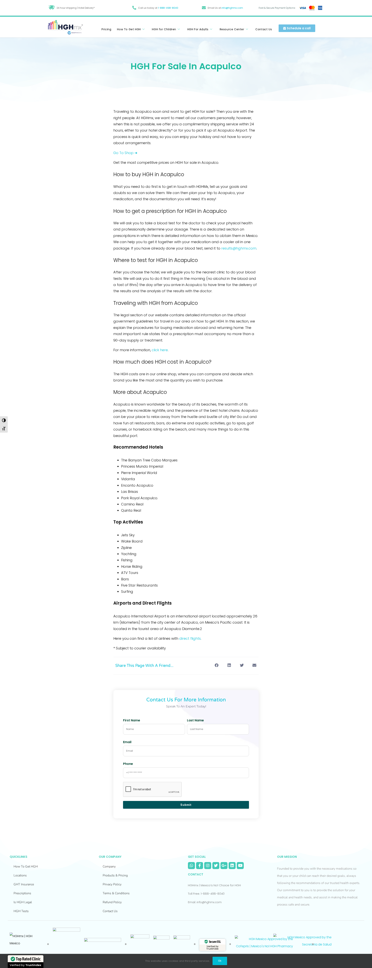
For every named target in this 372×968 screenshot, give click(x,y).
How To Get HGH (129, 29)
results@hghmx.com (238, 248)
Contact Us (263, 29)
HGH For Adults (197, 29)
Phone (128, 764)
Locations (20, 875)
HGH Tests (21, 911)
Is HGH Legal (23, 902)
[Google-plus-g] (223, 865)
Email (127, 742)
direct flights (190, 638)
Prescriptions (22, 893)
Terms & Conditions (116, 893)
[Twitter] (215, 865)
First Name (131, 720)
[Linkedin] (232, 865)
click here (160, 350)
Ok (219, 961)
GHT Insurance (24, 884)
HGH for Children (164, 29)
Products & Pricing (115, 875)
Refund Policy (112, 902)
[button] (216, 665)
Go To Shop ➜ (125, 152)
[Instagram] (207, 865)
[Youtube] (240, 865)
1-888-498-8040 (168, 8)
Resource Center (232, 29)
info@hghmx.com (232, 8)
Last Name (195, 720)
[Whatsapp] (191, 865)
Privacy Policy (112, 884)
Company (109, 866)
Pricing (106, 29)
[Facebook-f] (199, 865)
